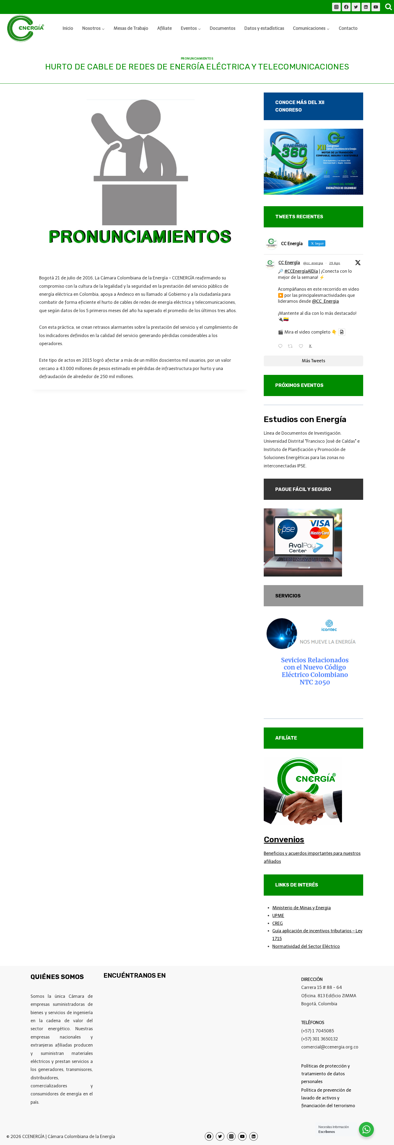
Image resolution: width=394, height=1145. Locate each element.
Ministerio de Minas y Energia (301, 907)
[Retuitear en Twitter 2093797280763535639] (292, 346)
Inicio (68, 28)
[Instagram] (336, 7)
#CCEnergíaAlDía (301, 271)
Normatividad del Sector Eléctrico (306, 946)
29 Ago (334, 263)
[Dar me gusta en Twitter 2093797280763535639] (302, 346)
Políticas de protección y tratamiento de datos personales (325, 1073)
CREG (277, 923)
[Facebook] (346, 7)
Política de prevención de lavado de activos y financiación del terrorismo (328, 1098)
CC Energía (289, 262)
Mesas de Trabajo (131, 28)
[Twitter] (356, 7)
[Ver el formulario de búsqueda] (388, 7)
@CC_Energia (325, 301)
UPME (278, 915)
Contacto (348, 28)
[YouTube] (375, 7)
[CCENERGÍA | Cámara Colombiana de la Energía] (26, 28)
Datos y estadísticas (264, 28)
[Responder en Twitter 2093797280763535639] (282, 346)
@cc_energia (313, 263)
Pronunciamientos (197, 58)
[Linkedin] (366, 7)
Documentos (222, 28)
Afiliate (164, 28)
